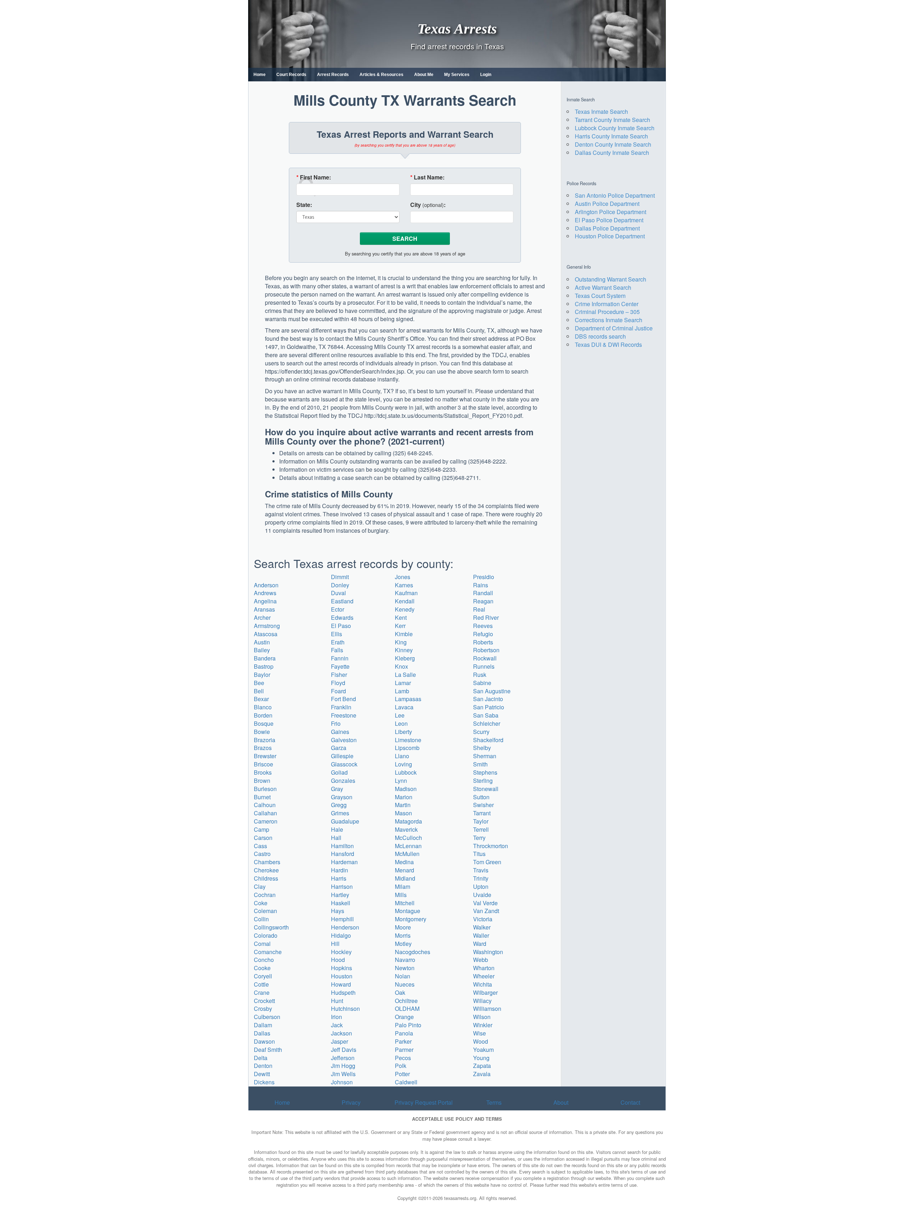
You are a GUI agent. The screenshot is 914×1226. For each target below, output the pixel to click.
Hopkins (341, 968)
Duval (338, 593)
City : (428, 205)
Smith (480, 764)
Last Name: (427, 177)
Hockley (341, 952)
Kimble (404, 634)
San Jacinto (488, 699)
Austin (262, 642)
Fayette (340, 666)
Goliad (339, 772)
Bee (259, 683)
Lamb (402, 691)
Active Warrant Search (603, 287)
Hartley (340, 895)
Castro (262, 854)
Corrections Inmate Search (608, 320)
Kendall (405, 601)
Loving (403, 764)
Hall (336, 838)
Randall (483, 593)
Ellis (336, 634)
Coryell (263, 976)
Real (479, 609)
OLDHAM (407, 1008)
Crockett (264, 1001)
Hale (337, 829)
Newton (405, 968)
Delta (260, 1058)
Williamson (487, 1008)
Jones (402, 577)
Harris (338, 878)
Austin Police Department (607, 203)
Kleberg (405, 658)
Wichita (482, 984)
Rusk (479, 674)
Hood (338, 960)
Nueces (405, 984)
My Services (456, 74)
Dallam (263, 1025)
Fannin (339, 658)
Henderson (345, 927)
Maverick (406, 829)
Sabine (482, 683)
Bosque (263, 723)
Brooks (263, 772)
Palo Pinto (408, 1025)
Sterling (483, 780)
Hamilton (342, 846)
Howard (341, 984)
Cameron (265, 821)
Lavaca (404, 707)
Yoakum (483, 1049)
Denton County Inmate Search (613, 144)
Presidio (483, 577)
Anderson (266, 585)
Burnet (262, 797)
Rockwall (485, 658)
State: (304, 205)
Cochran (265, 895)
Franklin (341, 707)
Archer (262, 617)
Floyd (338, 683)
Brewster (265, 756)
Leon (401, 723)
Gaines (340, 732)
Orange (404, 1017)
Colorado (265, 935)
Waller (481, 935)
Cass (260, 846)
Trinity (480, 878)
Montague (407, 911)
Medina (404, 862)
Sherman (484, 756)
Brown (262, 780)
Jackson (341, 1033)
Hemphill (342, 919)
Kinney (404, 650)
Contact (630, 1102)
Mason (403, 813)
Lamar (403, 683)
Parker (403, 1041)
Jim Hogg (343, 1066)
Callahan (265, 813)
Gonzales (343, 780)
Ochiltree (406, 1001)
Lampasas (408, 699)
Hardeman (344, 862)
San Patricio (488, 707)
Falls (337, 650)
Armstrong (267, 626)
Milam (402, 886)
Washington (488, 952)
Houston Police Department (610, 236)
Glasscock (344, 764)
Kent (401, 617)
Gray (337, 789)
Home (259, 74)
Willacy (482, 1001)
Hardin (339, 870)
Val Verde (485, 903)
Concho (264, 960)
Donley (340, 585)
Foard (338, 691)
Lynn (401, 780)
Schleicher (486, 723)
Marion (403, 797)
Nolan (402, 976)
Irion (336, 1017)
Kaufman (406, 593)
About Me (423, 74)
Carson (263, 838)
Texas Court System (600, 296)
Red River (486, 617)
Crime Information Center (606, 304)
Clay (260, 886)
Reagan (483, 601)
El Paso (341, 626)
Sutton (481, 797)
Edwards (342, 617)
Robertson (486, 650)
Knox (401, 666)
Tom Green (487, 862)
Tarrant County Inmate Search (612, 120)
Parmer (404, 1049)
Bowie (262, 732)
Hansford (342, 854)
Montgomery (410, 919)
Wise (479, 1033)
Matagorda (408, 821)
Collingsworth (271, 927)
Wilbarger (485, 992)
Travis (480, 870)
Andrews (265, 593)
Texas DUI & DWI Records (608, 344)
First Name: (313, 177)
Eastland (342, 601)
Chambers (267, 862)
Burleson (265, 789)
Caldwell (406, 1082)
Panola (404, 1033)
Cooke (262, 968)
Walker (482, 927)
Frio (336, 723)
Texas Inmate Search (601, 111)
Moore (403, 927)
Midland (405, 878)
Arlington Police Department (610, 212)
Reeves (483, 626)
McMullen (407, 854)
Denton (263, 1066)
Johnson (342, 1082)
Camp (261, 829)
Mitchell (405, 903)
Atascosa (265, 634)
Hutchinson (345, 1008)
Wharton (483, 968)
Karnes (404, 585)
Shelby (482, 748)
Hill (335, 943)
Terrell (481, 829)
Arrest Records (333, 74)
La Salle (405, 674)
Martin (403, 805)
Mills (401, 895)
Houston (341, 976)
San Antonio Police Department (615, 195)
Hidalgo (341, 935)
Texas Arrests (457, 28)
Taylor (480, 821)
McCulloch (408, 838)
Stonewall (485, 789)
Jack (337, 1025)
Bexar (261, 699)
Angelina (265, 601)
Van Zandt (486, 911)
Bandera (265, 658)
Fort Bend (343, 699)
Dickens (264, 1082)
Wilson (482, 1017)
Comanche (268, 952)
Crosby (263, 1008)
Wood (480, 1041)
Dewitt (262, 1074)
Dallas (262, 1033)
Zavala (482, 1074)
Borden (263, 715)
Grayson (341, 797)
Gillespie (342, 756)
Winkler (482, 1025)
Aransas (264, 609)
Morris (403, 935)
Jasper (339, 1041)
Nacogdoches (412, 952)
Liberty (403, 732)
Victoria (482, 919)
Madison (406, 789)
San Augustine (492, 691)
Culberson (267, 1017)
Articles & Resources (381, 74)
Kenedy (405, 609)
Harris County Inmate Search (611, 136)
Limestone (408, 740)
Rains (480, 585)
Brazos (263, 748)
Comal (262, 943)
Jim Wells (343, 1074)
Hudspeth (343, 992)
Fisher (339, 674)
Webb (480, 960)
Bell (259, 691)
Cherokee (266, 870)
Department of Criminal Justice (614, 328)
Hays (337, 911)
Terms (494, 1102)
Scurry (481, 732)
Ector (337, 609)
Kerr (400, 626)
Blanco (263, 707)
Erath (338, 642)
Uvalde (482, 895)
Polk (400, 1066)
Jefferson (343, 1058)
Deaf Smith (268, 1049)
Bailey (262, 650)
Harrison (342, 886)
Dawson (264, 1041)
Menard (404, 870)
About (560, 1102)
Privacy (351, 1102)
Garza (338, 748)
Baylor (262, 674)
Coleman (265, 911)
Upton (480, 886)
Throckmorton (490, 846)
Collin (261, 919)
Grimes (340, 813)
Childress (266, 878)
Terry (479, 838)
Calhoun (265, 805)
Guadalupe (345, 821)
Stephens (485, 772)
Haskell (340, 903)
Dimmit (340, 577)
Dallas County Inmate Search (612, 152)
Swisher (483, 805)
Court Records (291, 74)
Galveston (344, 740)
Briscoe (263, 764)
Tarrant (482, 813)
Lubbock (406, 772)
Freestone (343, 715)
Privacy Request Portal (424, 1102)
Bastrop (263, 666)
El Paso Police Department (609, 220)
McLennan (408, 846)
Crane (262, 992)
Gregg (339, 805)
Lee (400, 715)
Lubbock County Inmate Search (614, 128)
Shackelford (488, 740)
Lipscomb (407, 748)
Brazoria (264, 740)
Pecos (403, 1058)
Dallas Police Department (607, 228)
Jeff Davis (343, 1049)
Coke (260, 903)
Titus (479, 854)
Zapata (482, 1066)
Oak (400, 992)
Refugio (483, 634)
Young (481, 1058)
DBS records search (600, 336)
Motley (403, 943)
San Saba (485, 715)
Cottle (261, 984)
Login (485, 74)
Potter (402, 1074)
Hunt (337, 1001)
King (401, 642)
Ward (479, 943)
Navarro (405, 960)
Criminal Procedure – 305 (607, 312)
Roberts (483, 642)
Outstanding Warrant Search (610, 279)
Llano (402, 756)
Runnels (483, 666)
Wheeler (483, 976)
